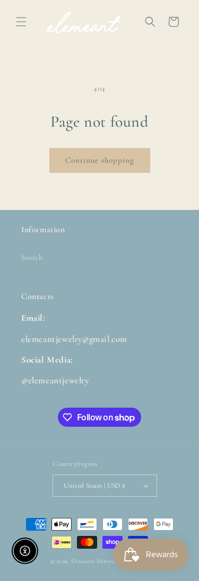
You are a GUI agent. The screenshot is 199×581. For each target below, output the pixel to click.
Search (32, 257)
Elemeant (83, 561)
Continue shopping (99, 160)
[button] (21, 21)
